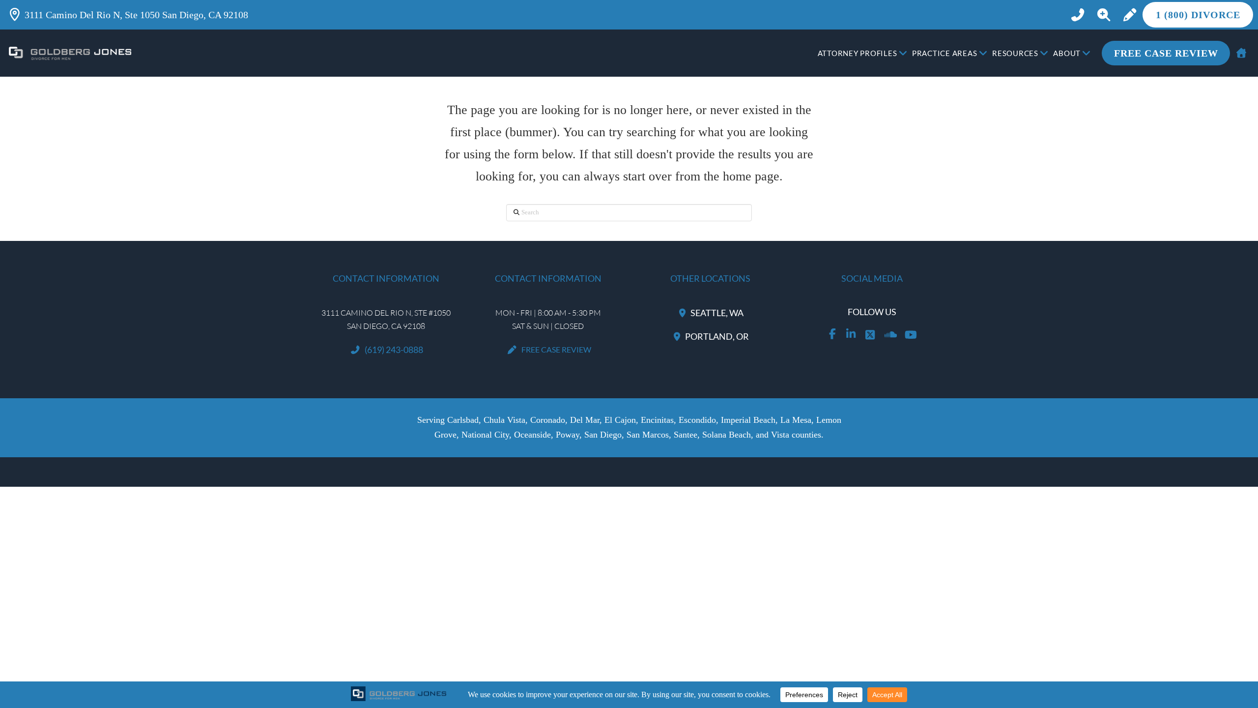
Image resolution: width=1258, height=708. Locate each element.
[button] (1103, 15)
